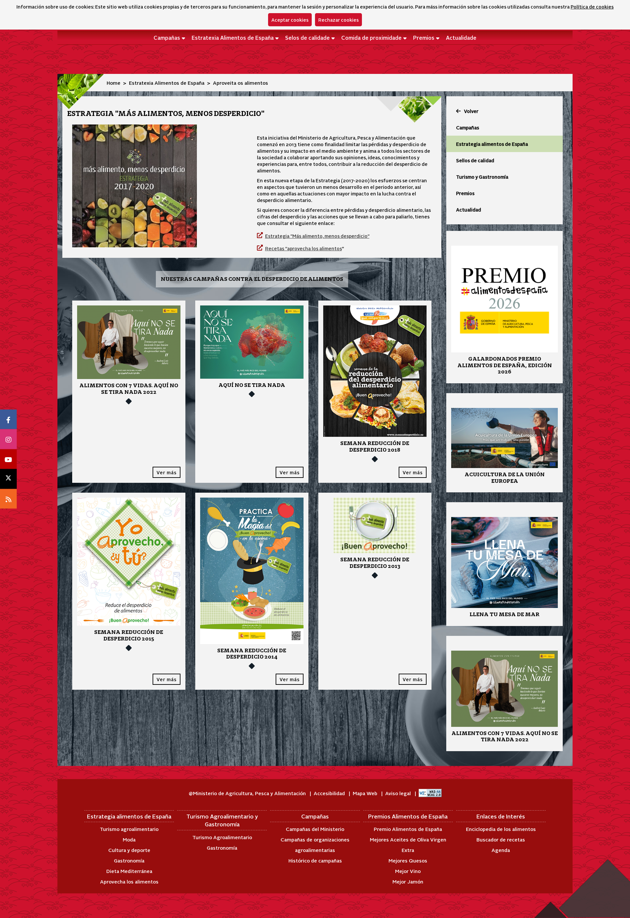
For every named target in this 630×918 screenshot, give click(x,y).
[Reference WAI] (430, 793)
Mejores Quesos (407, 860)
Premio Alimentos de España (408, 829)
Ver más (167, 472)
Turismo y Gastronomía (482, 177)
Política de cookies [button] (592, 7)
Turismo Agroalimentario (222, 837)
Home (113, 82)
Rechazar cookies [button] (338, 20)
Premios (423, 37)
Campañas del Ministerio (315, 829)
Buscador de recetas (500, 839)
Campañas (167, 37)
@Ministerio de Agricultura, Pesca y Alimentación (248, 793)
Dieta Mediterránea (129, 871)
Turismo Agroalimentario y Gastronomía (222, 820)
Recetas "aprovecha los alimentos (303, 248)
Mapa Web (366, 793)
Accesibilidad (330, 793)
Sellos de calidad (475, 160)
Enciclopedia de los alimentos (501, 829)
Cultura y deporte (129, 850)
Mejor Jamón (407, 881)
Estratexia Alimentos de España (233, 37)
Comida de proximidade (371, 37)
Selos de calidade (307, 37)
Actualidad (468, 210)
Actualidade (461, 37)
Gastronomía (129, 860)
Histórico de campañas (315, 860)
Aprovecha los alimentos (129, 881)
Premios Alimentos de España (408, 816)
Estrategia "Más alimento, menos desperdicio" (317, 236)
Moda (129, 839)
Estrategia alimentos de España (492, 144)
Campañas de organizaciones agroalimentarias (315, 844)
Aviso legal (398, 793)
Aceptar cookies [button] (289, 20)
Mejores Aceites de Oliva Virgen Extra (408, 844)
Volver (471, 111)
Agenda (501, 850)
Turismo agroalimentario (129, 829)
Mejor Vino (408, 871)
